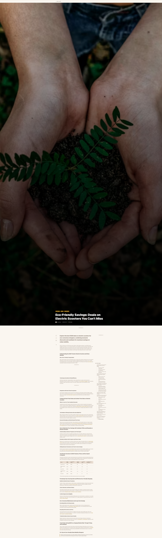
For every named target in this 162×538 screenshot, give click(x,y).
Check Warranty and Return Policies (102, 399)
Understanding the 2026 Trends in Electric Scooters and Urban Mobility (101, 365)
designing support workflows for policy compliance (73, 491)
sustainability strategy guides (73, 506)
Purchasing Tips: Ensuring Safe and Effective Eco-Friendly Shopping (101, 395)
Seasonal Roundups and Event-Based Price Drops (101, 382)
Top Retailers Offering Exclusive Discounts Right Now (101, 379)
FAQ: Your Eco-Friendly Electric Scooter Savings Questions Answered (101, 417)
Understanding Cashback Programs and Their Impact (102, 387)
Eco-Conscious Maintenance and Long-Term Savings (101, 404)
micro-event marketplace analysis (77, 423)
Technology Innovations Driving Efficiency (101, 370)
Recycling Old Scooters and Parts (102, 408)
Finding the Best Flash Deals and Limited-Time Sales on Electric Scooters (101, 374)
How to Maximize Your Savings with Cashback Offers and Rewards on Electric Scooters (102, 384)
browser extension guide (73, 484)
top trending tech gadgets (84, 381)
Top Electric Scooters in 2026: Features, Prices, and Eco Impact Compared (101, 393)
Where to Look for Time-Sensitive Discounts (101, 377)
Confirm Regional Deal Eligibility (101, 402)
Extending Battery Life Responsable (101, 406)
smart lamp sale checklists (71, 394)
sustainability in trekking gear (82, 519)
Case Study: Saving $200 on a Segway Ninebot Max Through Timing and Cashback (101, 412)
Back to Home (59, 1)
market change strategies (64, 498)
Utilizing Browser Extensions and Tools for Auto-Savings (102, 391)
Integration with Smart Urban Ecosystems (102, 372)
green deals (90, 361)
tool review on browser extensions (69, 450)
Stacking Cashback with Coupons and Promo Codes (102, 389)
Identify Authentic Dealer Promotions (101, 397)
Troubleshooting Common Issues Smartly (102, 410)
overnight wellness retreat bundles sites (82, 406)
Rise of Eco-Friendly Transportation (101, 368)
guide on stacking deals (80, 415)
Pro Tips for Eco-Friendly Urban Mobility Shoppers (101, 414)
